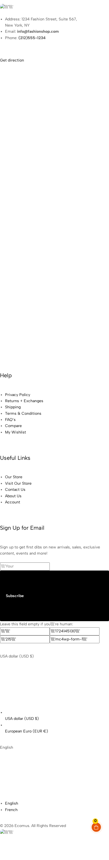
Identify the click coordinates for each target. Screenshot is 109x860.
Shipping (13, 407)
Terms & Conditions (23, 413)
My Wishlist (15, 432)
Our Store (13, 477)
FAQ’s (10, 419)
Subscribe (15, 595)
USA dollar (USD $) (22, 718)
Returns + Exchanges (24, 401)
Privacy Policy (17, 394)
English (11, 803)
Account (12, 502)
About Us (13, 496)
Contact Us (15, 489)
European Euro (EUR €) (26, 731)
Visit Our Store (18, 483)
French (11, 809)
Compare (13, 425)
